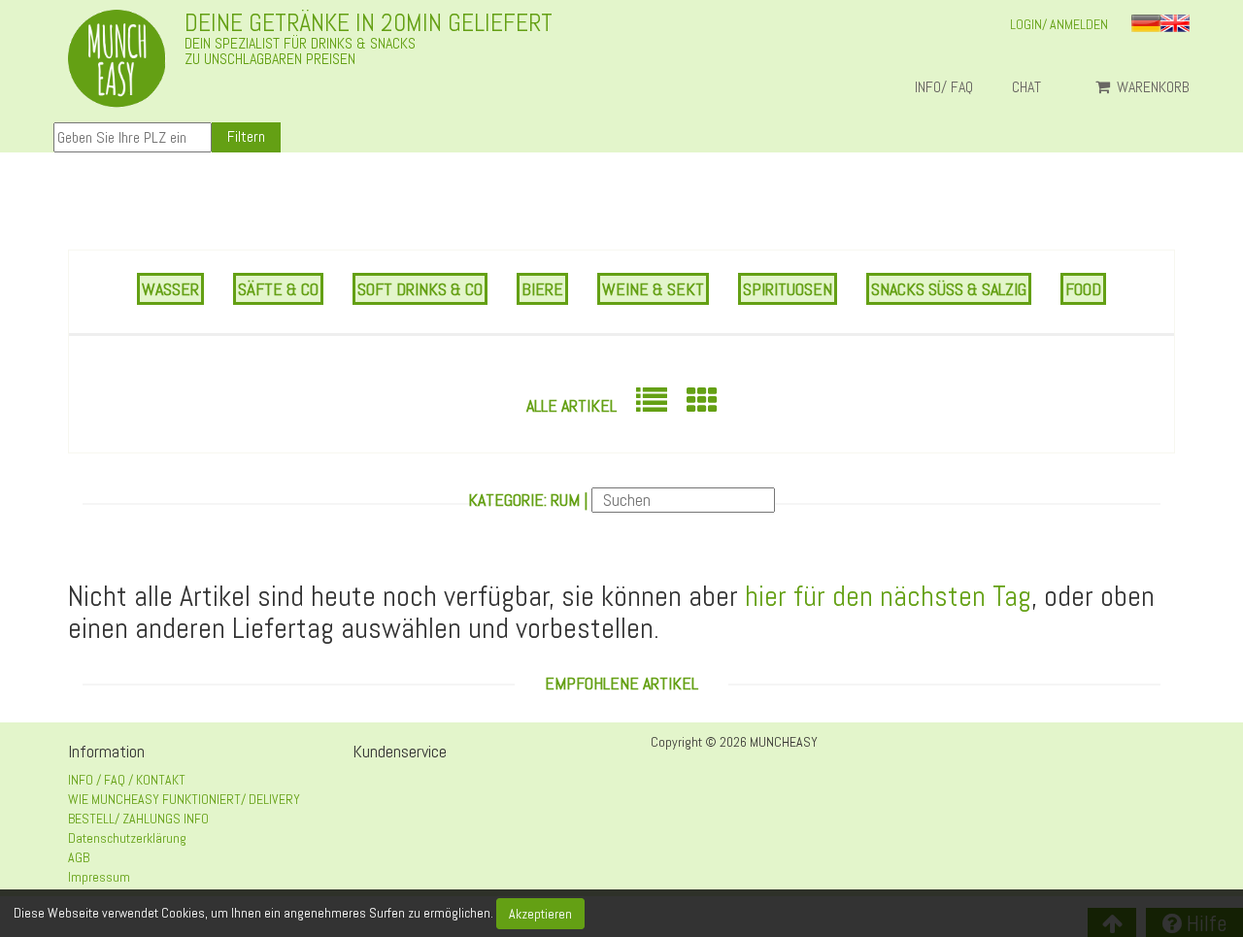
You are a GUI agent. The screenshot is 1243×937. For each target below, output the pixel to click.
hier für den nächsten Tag (888, 596)
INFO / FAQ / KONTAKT (126, 779)
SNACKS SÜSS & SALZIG (948, 289)
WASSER (170, 289)
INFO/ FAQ (944, 87)
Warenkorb (1151, 87)
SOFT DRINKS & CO (420, 289)
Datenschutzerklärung (127, 838)
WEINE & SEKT (653, 289)
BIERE (542, 289)
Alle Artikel (571, 405)
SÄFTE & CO (278, 289)
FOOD (1083, 289)
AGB (78, 857)
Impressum (99, 877)
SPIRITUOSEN (787, 289)
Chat (1034, 87)
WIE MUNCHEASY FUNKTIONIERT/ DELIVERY (184, 799)
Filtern (246, 136)
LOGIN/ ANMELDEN (1059, 24)
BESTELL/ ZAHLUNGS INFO (138, 818)
